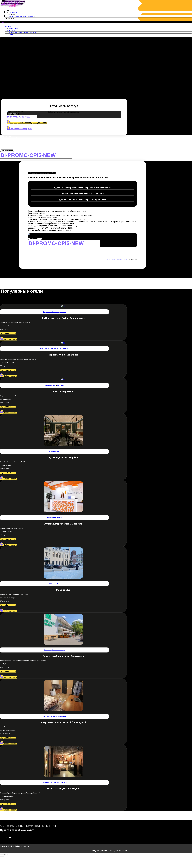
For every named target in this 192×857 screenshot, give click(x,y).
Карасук (113, 259)
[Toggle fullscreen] (5, 854)
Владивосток (47, 312)
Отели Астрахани (50, 385)
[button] (96, 22)
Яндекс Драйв (13, 12)
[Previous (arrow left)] (1, 856)
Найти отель (9, 18)
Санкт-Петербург (54, 451)
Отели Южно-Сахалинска (48, 348)
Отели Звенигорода (58, 650)
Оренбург (49, 517)
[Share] (3, 854)
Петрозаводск (62, 782)
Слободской (62, 716)
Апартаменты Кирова (50, 716)
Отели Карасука (122, 259)
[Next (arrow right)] (3, 856)
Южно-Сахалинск (62, 348)
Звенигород (48, 650)
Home (108, 259)
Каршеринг (8, 10)
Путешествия (9, 14)
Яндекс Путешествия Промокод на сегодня (22, 16)
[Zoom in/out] (7, 854)
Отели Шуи (52, 584)
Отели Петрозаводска (49, 782)
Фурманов (60, 385)
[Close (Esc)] (1, 854)
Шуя (58, 584)
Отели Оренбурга (57, 517)
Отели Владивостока (59, 312)
